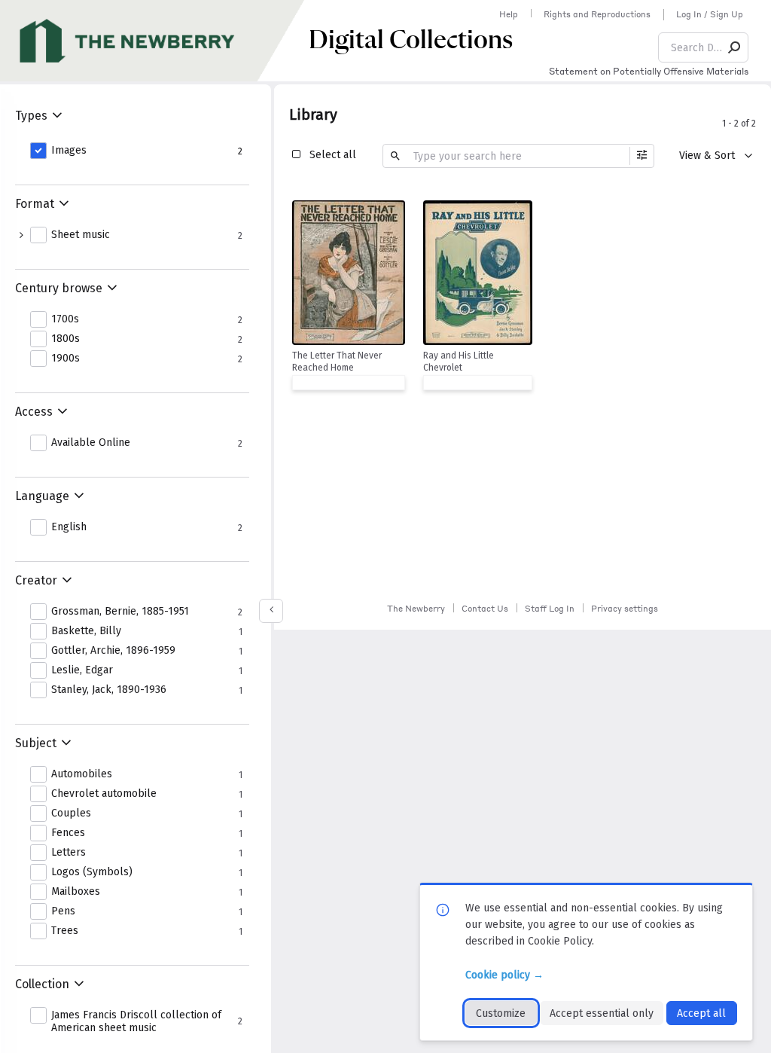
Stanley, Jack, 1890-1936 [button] (108, 690)
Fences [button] (68, 833)
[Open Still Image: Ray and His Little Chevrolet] (477, 272)
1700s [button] (65, 319)
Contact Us (485, 608)
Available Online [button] (90, 443)
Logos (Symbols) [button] (92, 872)
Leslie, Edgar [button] (82, 670)
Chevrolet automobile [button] (104, 794)
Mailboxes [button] (75, 892)
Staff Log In (549, 608)
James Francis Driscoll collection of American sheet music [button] (136, 1021)
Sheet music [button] (80, 235)
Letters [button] (68, 853)
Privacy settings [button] (624, 608)
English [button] (69, 527)
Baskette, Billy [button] (86, 631)
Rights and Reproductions (597, 14)
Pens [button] (63, 911)
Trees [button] (64, 931)
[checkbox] (390, 214)
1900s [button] (65, 359)
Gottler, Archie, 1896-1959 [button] (113, 651)
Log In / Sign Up (709, 14)
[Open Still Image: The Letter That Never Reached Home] (348, 272)
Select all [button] (332, 154)
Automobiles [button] (81, 774)
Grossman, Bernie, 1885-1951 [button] (120, 612)
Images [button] (69, 151)
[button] (735, 47)
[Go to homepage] (154, 40)
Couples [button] (71, 813)
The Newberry (416, 608)
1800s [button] (65, 339)
